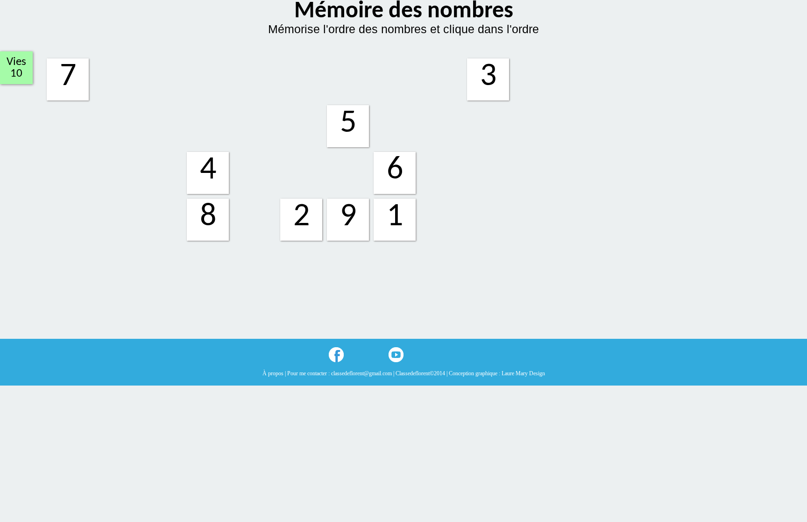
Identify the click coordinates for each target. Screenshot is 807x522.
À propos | (274, 373)
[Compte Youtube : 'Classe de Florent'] (396, 354)
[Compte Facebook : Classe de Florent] (336, 354)
